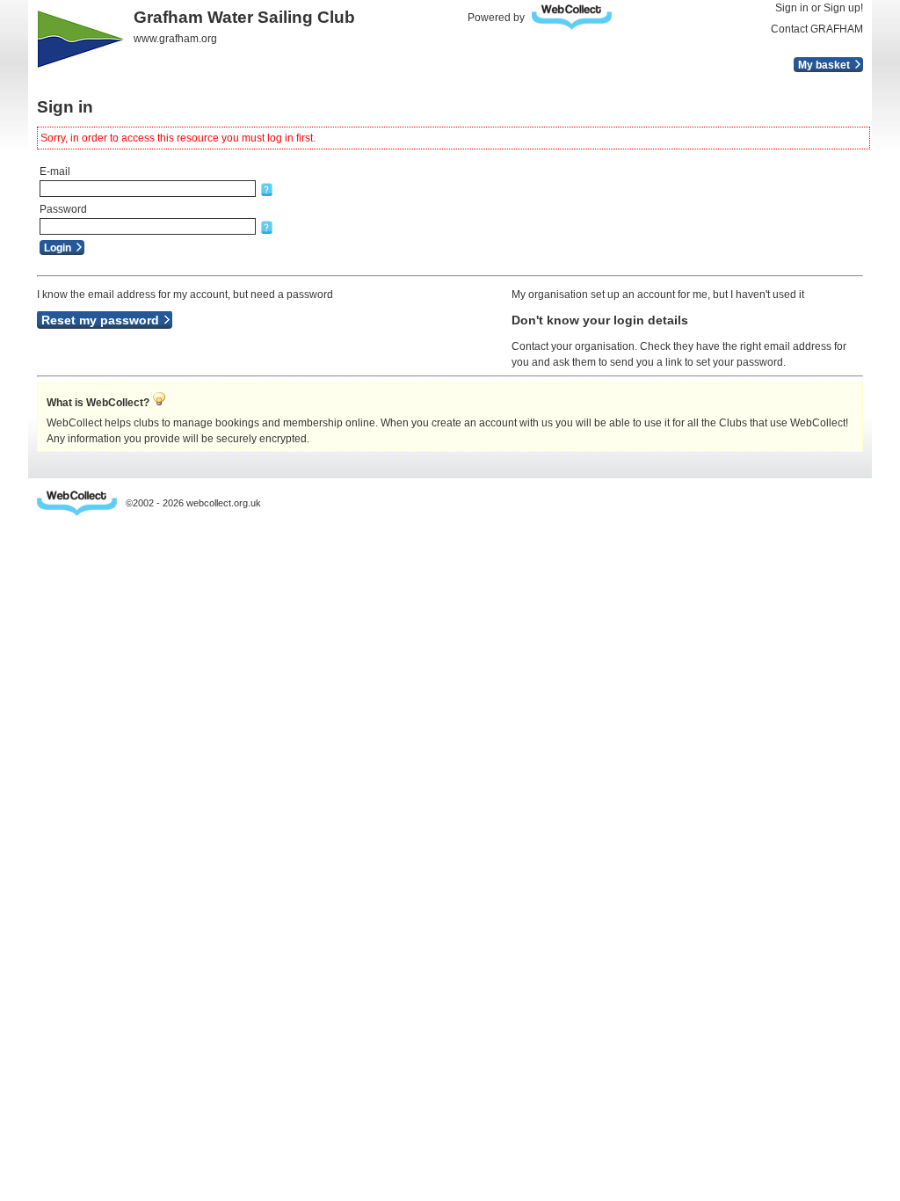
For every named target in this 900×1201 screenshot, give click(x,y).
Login (57, 248)
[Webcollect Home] (77, 503)
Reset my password (100, 320)
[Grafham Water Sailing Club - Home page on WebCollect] (81, 39)
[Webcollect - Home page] (576, 17)
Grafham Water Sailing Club (244, 17)
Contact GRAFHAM (817, 29)
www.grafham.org (175, 39)
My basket (824, 65)
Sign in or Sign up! (819, 8)
